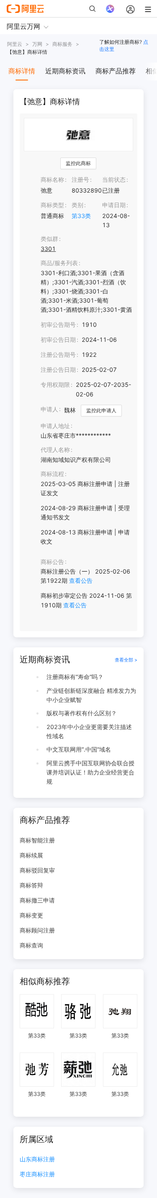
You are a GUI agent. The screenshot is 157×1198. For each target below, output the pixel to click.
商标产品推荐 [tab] (115, 71)
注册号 (80, 179)
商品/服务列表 (59, 262)
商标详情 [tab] (21, 71)
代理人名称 (55, 449)
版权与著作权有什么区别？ (81, 713)
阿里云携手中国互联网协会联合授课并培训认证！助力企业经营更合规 (90, 772)
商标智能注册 (37, 840)
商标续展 (31, 855)
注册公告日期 (58, 369)
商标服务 (62, 44)
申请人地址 (55, 425)
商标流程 (52, 473)
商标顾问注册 (37, 930)
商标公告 (52, 561)
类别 (77, 204)
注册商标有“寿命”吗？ (74, 676)
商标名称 (52, 179)
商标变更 (31, 915)
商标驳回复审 (37, 870)
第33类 (81, 215)
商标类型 (52, 204)
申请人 (49, 409)
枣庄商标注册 (37, 1174)
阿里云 (14, 44)
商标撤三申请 (37, 900)
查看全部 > (126, 660)
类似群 (49, 238)
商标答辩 (31, 885)
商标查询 (31, 945)
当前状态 (114, 179)
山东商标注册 (37, 1159)
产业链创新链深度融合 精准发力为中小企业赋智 (91, 695)
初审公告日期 (58, 339)
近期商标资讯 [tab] (65, 71)
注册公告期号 (58, 354)
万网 (37, 44)
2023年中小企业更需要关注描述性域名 (89, 731)
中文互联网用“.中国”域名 (78, 749)
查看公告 (81, 580)
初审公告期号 (58, 324)
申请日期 (114, 204)
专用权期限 (55, 384)
